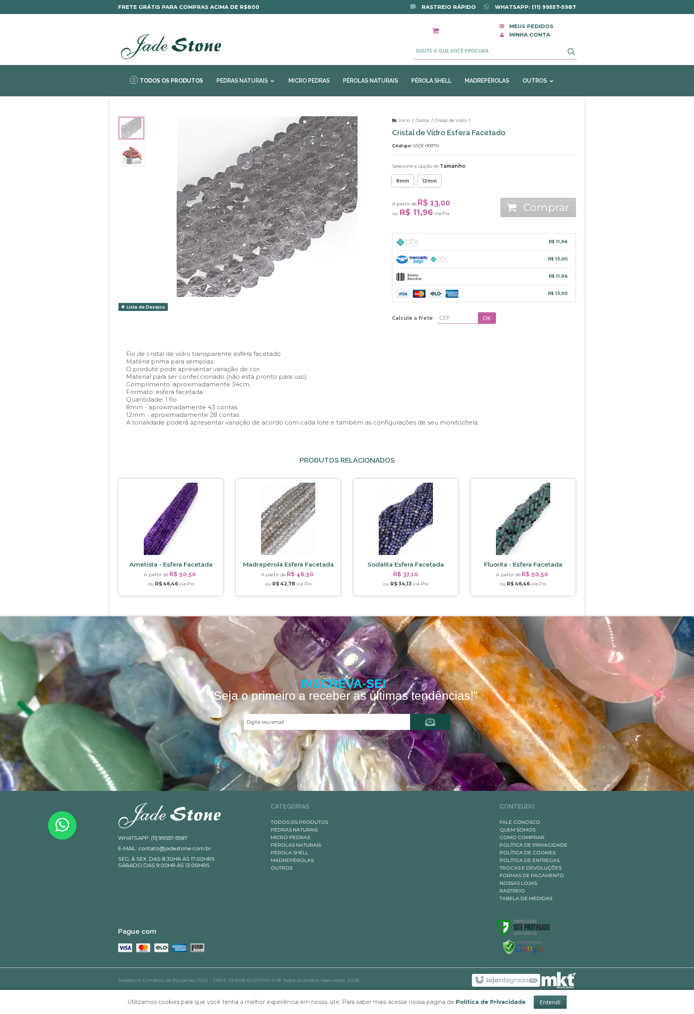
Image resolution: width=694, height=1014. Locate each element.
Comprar (544, 207)
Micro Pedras (290, 837)
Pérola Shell (289, 852)
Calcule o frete (412, 318)
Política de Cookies (527, 852)
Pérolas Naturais (296, 845)
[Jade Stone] (171, 40)
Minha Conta (529, 34)
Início (404, 120)
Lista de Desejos (145, 307)
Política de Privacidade (533, 845)
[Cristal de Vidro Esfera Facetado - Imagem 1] (131, 128)
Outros (422, 120)
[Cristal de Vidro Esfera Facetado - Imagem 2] (131, 154)
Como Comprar (522, 837)
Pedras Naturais (294, 830)
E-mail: (164, 848)
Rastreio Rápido (448, 7)
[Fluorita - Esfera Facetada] (523, 537)
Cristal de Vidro (451, 120)
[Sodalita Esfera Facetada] (405, 537)
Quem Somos (517, 830)
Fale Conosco (520, 822)
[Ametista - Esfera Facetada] (170, 537)
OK (487, 318)
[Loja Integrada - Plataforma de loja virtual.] (506, 980)
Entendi (550, 1002)
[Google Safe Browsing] (523, 947)
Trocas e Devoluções (530, 868)
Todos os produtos (299, 822)
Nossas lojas (518, 883)
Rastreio (512, 891)
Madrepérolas (292, 860)
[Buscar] (571, 51)
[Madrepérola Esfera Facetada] (288, 537)
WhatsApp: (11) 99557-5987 (534, 7)
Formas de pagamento (532, 875)
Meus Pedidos (531, 26)
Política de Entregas (529, 860)
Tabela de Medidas (526, 898)
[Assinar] (430, 722)
